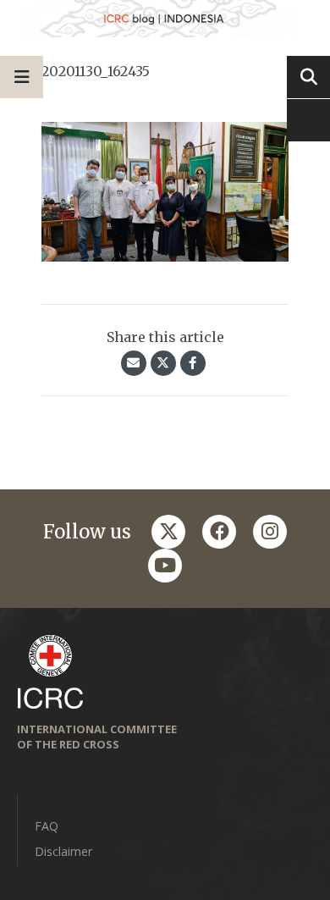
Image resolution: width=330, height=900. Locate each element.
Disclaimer (63, 851)
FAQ (46, 826)
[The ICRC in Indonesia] (165, 18)
